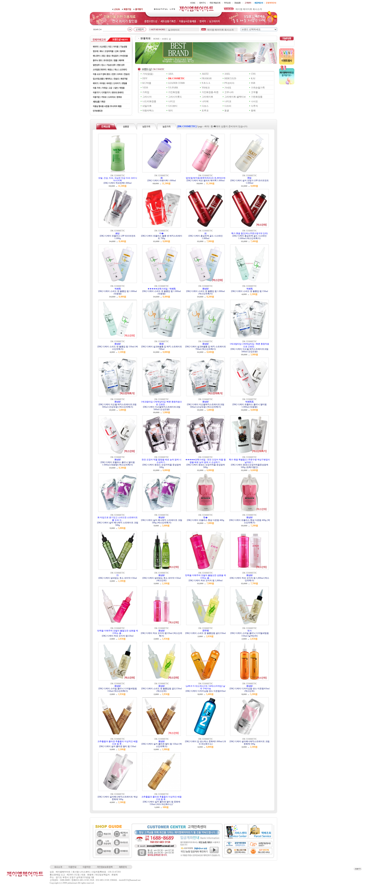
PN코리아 (229, 83)
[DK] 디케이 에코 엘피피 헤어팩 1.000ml (206, 180)
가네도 (227, 87)
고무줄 (254, 92)
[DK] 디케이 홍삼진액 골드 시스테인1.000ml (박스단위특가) (249, 237)
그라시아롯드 (175, 96)
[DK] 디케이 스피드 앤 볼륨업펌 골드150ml (205, 633)
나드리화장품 (149, 101)
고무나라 (229, 92)
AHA (170, 74)
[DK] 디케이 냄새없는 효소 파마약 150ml (117, 578)
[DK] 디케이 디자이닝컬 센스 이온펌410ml (206, 691)
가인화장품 (174, 92)
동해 (253, 110)
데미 (170, 110)
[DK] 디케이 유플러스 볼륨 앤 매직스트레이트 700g (161, 237)
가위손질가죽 (258, 87)
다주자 (254, 106)
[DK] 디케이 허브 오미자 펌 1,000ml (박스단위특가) (249, 579)
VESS (145, 87)
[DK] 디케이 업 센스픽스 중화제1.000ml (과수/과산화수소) (205, 742)
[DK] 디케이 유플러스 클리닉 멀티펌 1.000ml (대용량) (249, 405)
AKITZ (205, 74)
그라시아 (147, 96)
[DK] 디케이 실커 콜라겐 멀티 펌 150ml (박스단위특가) (161, 745)
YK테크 (206, 87)
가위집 (145, 92)
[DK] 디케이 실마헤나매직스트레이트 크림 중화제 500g (250, 742)
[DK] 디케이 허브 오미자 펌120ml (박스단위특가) (161, 634)
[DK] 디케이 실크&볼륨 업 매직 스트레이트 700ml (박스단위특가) (205, 347)
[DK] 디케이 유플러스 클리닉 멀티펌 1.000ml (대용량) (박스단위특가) (118, 463)
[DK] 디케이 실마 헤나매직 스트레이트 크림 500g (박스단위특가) (161, 521)
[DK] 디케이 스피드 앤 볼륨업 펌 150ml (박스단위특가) (117, 347)
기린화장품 (256, 96)
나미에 (205, 101)
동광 (226, 110)
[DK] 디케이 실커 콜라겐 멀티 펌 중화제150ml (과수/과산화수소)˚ (161, 803)
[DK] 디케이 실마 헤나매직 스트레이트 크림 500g (117, 523)
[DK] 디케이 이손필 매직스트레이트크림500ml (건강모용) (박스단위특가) (117, 405)
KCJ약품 (146, 83)
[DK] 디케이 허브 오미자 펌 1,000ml (205, 580)
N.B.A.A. (206, 83)
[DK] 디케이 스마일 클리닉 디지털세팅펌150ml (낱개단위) (249, 634)
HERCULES (230, 78)
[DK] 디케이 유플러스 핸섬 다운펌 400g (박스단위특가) (249, 521)
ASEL (227, 74)
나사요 (254, 101)
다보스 (205, 106)
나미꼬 (171, 101)
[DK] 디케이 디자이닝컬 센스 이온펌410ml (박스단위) (250, 689)
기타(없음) (147, 74)
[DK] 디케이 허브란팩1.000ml (118, 183)
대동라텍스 (148, 110)
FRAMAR (207, 78)
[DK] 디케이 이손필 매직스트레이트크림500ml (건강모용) (249, 350)
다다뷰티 (172, 106)
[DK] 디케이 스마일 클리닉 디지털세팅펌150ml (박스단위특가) (117, 689)
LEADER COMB (176, 83)
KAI (253, 78)
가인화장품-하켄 (210, 92)
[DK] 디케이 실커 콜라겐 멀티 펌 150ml (117, 746)
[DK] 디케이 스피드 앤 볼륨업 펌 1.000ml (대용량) (117, 292)
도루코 (205, 110)
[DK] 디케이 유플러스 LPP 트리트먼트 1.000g (118, 237)
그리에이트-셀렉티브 (235, 96)
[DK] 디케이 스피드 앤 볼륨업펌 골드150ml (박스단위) (161, 689)
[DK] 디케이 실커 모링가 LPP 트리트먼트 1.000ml (249, 181)
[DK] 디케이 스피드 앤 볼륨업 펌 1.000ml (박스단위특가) (205, 292)
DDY (145, 78)
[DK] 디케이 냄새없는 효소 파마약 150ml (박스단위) (161, 579)
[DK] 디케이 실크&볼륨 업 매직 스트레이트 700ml (161, 347)
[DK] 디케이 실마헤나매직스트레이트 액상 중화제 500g (118, 798)
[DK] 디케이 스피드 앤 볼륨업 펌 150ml (249, 291)
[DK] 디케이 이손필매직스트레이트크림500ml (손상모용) (161, 408)
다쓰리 (227, 106)
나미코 (227, 101)
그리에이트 (207, 96)
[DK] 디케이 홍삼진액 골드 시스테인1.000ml (205, 237)
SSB (253, 83)
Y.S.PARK (173, 87)
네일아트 (147, 106)
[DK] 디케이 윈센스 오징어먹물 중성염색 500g (161, 466)
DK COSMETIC (176, 78)
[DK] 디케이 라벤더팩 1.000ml (161, 180)
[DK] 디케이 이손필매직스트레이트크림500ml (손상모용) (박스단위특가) (205, 405)
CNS (253, 74)
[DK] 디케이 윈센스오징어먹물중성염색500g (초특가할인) (249, 466)
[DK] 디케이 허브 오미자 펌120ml (117, 636)
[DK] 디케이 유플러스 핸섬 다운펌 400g (205, 520)
